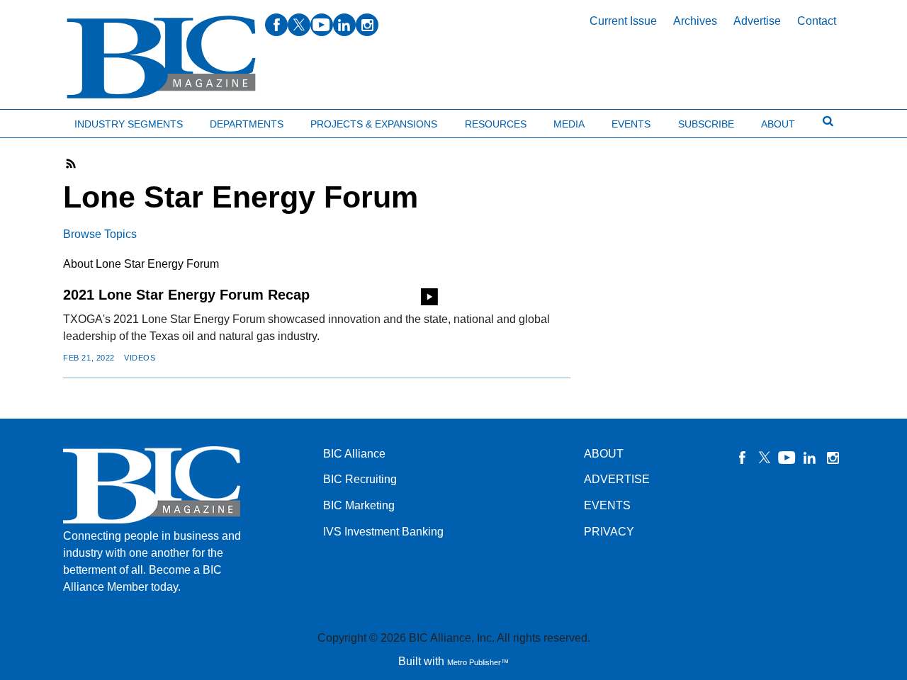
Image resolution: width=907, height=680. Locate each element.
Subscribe (706, 124)
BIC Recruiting (360, 479)
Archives (695, 21)
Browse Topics (100, 234)
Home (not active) (42, 121)
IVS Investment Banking (383, 532)
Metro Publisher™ (478, 662)
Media (569, 124)
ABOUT (604, 454)
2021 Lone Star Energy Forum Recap (186, 294)
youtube (321, 24)
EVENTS (607, 505)
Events (631, 124)
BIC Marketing (359, 505)
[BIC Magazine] (161, 57)
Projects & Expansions (373, 124)
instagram (367, 24)
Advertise (757, 21)
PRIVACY (609, 532)
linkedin (344, 24)
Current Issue (623, 21)
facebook (276, 24)
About (778, 124)
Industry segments (128, 124)
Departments (246, 124)
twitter (299, 24)
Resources (495, 124)
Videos (139, 357)
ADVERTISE (617, 479)
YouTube (787, 457)
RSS (71, 163)
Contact (816, 21)
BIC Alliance (354, 454)
